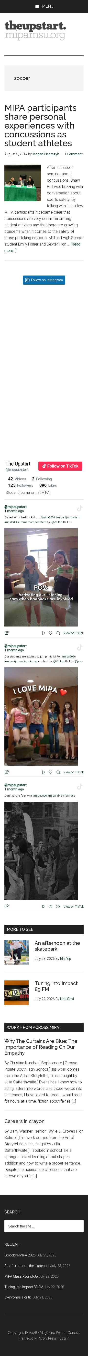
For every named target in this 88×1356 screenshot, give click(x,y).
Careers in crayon (24, 1121)
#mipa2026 (48, 517)
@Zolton (56, 522)
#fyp (59, 795)
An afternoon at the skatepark (27, 1266)
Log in (64, 1338)
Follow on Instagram (47, 280)
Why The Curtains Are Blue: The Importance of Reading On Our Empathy (40, 1047)
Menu (48, 6)
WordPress (48, 1338)
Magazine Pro (50, 1333)
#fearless (69, 795)
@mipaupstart (17, 469)
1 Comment (73, 154)
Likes (48, 485)
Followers (20, 485)
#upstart (9, 522)
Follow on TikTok (62, 466)
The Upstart (18, 464)
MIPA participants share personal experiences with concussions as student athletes (40, 125)
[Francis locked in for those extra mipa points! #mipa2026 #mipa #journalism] (44, 328)
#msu (33, 661)
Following (42, 479)
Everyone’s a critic (18, 1297)
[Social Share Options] (9, 363)
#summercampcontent (31, 522)
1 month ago (14, 511)
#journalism (72, 517)
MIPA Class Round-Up (21, 1276)
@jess (79, 661)
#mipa (59, 517)
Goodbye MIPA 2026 (20, 1255)
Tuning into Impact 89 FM (23, 1287)
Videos (17, 479)
